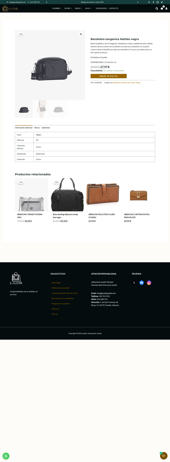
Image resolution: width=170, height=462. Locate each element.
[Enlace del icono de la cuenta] (166, 8)
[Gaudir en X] (149, 2)
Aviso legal (56, 282)
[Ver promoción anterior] (46, 2)
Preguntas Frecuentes (61, 303)
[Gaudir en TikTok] (162, 2)
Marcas (55, 314)
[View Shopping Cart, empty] (161, 8)
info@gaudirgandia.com (106, 293)
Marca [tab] (37, 127)
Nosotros (55, 309)
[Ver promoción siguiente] (137, 2)
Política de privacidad (60, 288)
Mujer (138, 83)
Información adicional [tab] (23, 127)
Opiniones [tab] (46, 127)
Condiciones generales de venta (65, 293)
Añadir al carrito (109, 76)
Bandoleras (117, 83)
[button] (60, 8)
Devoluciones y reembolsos (63, 298)
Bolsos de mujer (129, 83)
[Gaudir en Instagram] (157, 2)
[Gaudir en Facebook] (153, 2)
